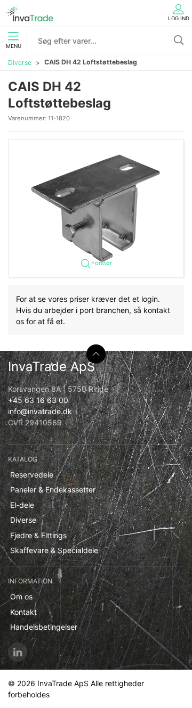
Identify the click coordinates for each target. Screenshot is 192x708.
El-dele (22, 504)
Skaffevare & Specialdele (54, 550)
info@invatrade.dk (40, 411)
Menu (13, 46)
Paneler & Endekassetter (52, 489)
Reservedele (31, 474)
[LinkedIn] (17, 652)
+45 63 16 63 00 (38, 400)
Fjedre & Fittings (38, 535)
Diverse (19, 63)
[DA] (29, 13)
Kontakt (23, 611)
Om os (21, 596)
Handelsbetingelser (43, 626)
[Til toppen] (96, 354)
